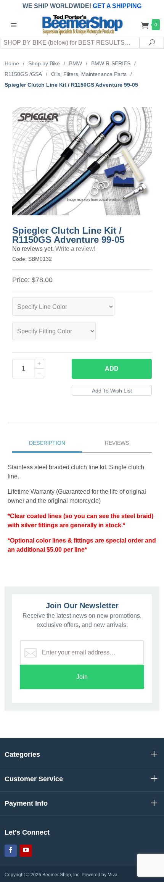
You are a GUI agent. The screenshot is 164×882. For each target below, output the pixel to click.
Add (112, 368)
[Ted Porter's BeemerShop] (81, 24)
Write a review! (75, 249)
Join (82, 677)
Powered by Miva (99, 874)
